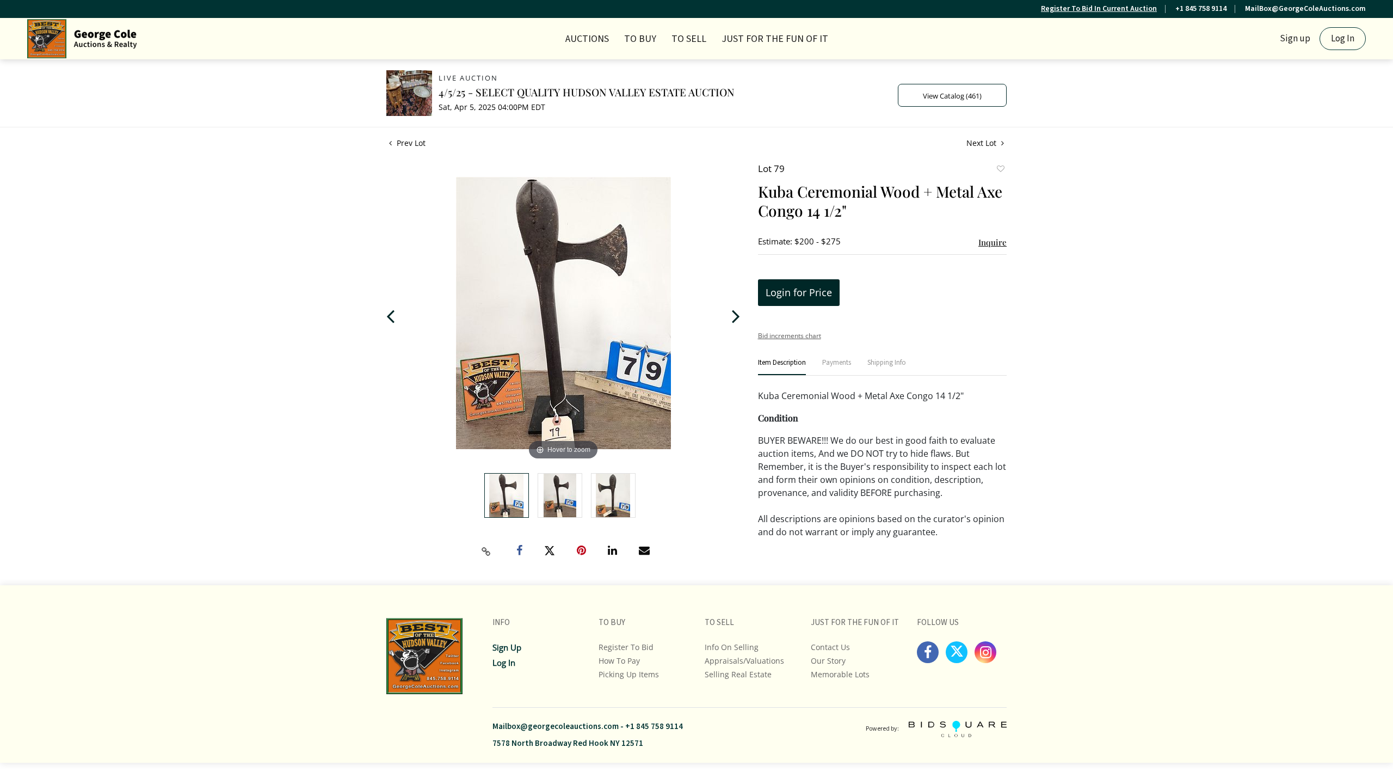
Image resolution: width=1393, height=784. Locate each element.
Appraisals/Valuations (744, 661)
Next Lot (982, 143)
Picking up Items (629, 674)
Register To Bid (626, 647)
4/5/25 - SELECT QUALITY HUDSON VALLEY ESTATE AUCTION (587, 92)
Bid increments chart (789, 335)
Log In (1342, 38)
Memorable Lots (840, 674)
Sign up (1295, 38)
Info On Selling (732, 647)
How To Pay (619, 661)
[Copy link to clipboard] (486, 551)
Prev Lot (410, 143)
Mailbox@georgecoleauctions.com (555, 726)
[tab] (782, 367)
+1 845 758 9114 (1200, 8)
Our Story (828, 661)
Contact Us (830, 647)
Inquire (992, 242)
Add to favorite (1000, 169)
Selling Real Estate (738, 674)
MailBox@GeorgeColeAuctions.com (1305, 8)
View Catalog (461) (952, 96)
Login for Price (799, 292)
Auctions (587, 39)
